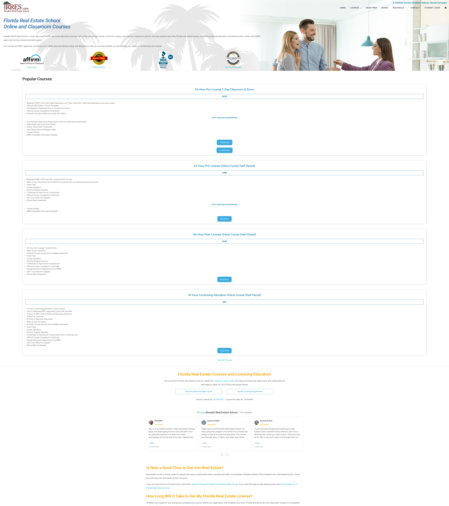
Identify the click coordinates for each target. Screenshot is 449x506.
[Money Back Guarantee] (99, 52)
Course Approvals (233, 67)
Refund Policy (99, 67)
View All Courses (224, 360)
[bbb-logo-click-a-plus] (166, 51)
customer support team (224, 381)
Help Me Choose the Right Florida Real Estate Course (214, 484)
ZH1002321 (218, 399)
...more (151, 443)
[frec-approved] (233, 52)
